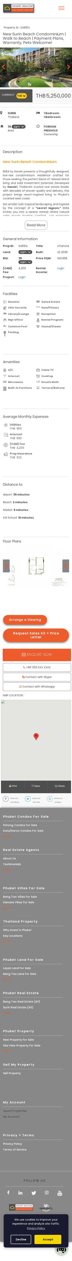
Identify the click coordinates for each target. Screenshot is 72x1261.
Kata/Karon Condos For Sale (23, 831)
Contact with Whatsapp (38, 687)
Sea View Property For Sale (21, 1045)
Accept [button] (48, 1239)
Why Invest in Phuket (17, 930)
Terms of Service (14, 1150)
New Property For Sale (18, 1040)
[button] (36, 737)
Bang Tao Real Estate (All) (21, 1002)
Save (37, 785)
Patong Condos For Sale (20, 825)
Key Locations (12, 936)
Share (61, 785)
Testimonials (12, 864)
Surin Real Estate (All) (18, 1007)
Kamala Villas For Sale (18, 902)
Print (14, 785)
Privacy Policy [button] (36, 1228)
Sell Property (12, 1073)
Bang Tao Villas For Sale (20, 897)
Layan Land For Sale (17, 968)
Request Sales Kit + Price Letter (36, 635)
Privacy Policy (12, 1144)
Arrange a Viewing (25, 620)
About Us (9, 858)
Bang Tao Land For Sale (19, 974)
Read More (36, 225)
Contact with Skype (38, 677)
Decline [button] (21, 1239)
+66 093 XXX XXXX (38, 667)
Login (60, 268)
